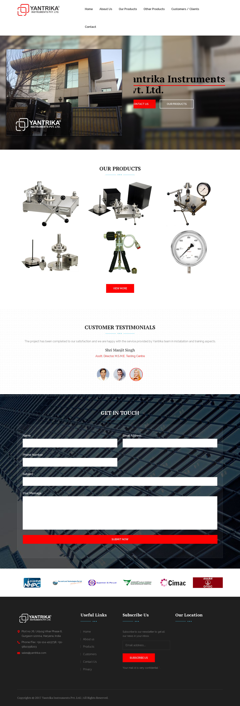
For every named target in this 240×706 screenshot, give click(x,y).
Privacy (87, 669)
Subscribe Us (139, 657)
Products (88, 646)
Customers (89, 654)
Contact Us (144, 104)
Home (89, 9)
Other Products (154, 9)
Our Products (128, 9)
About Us (105, 9)
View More (120, 288)
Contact (90, 27)
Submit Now (120, 539)
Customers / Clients (185, 9)
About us (88, 639)
